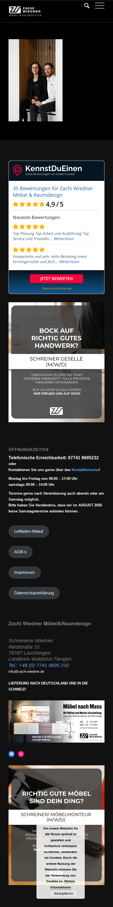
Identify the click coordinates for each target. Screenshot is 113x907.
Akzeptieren (63, 893)
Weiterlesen (64, 238)
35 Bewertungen (31, 188)
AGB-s (20, 552)
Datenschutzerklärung (34, 593)
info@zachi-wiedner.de (26, 671)
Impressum (24, 572)
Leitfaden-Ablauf (28, 531)
